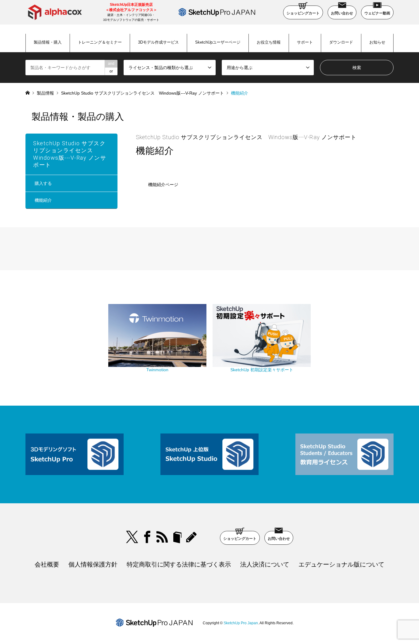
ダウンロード (341, 42)
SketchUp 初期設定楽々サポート (261, 369)
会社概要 (47, 564)
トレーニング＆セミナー (100, 42)
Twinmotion (157, 369)
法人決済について (264, 564)
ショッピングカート (303, 13)
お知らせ (377, 42)
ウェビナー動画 (377, 13)
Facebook (147, 537)
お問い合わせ (342, 13)
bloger (177, 537)
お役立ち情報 (269, 42)
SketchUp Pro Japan (241, 623)
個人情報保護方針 (92, 564)
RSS (162, 537)
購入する (43, 183)
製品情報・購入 (48, 42)
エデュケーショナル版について (341, 564)
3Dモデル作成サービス (158, 42)
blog (192, 537)
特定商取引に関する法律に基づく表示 (179, 564)
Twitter (132, 537)
